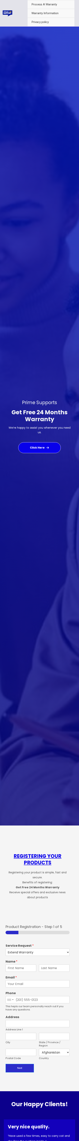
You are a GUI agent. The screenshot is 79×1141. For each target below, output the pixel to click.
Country (44, 1058)
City (8, 1042)
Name (11, 962)
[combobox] (10, 999)
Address (12, 1017)
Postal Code (13, 1058)
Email (11, 978)
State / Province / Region (49, 1044)
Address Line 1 (14, 1029)
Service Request (20, 946)
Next (19, 1068)
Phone (11, 993)
